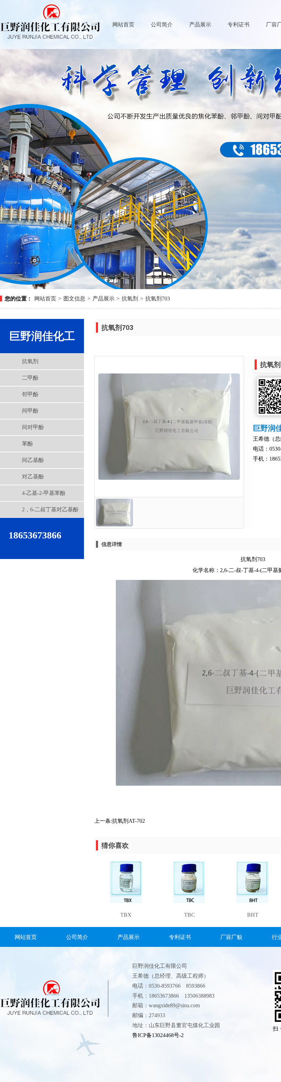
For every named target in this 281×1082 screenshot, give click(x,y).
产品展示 (200, 24)
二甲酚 (30, 378)
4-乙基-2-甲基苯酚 (43, 493)
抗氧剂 (130, 298)
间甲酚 (30, 411)
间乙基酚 (33, 460)
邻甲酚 (30, 394)
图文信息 (74, 298)
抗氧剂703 (157, 298)
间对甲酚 (33, 427)
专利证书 (238, 24)
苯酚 (27, 444)
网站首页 (123, 24)
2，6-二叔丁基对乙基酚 (50, 509)
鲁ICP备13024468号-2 (158, 1035)
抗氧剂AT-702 (128, 821)
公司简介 (162, 24)
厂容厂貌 (231, 937)
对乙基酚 (33, 476)
